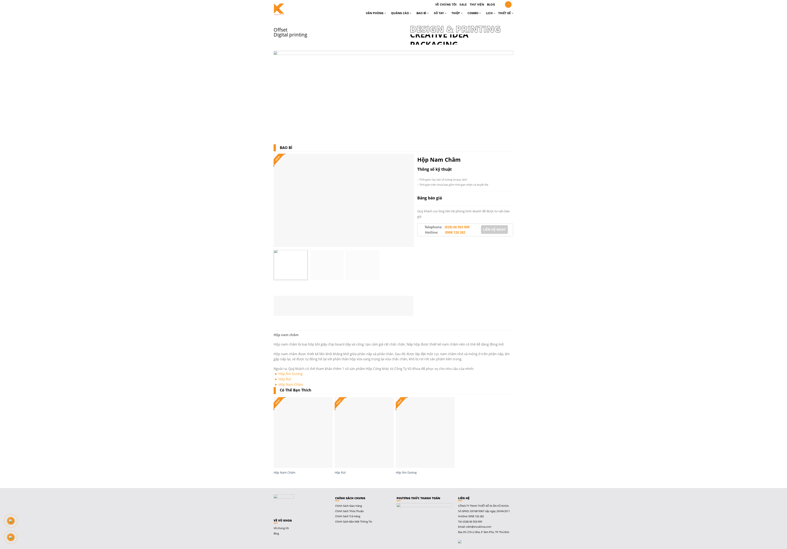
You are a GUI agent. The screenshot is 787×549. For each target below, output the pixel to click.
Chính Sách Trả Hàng (347, 516)
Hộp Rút (285, 379)
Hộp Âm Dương (291, 374)
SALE (463, 4)
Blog (491, 4)
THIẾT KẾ (505, 13)
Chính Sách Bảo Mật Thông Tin (353, 521)
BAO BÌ (421, 13)
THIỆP (456, 13)
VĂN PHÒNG (375, 13)
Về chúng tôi (446, 4)
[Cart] (500, 4)
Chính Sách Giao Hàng (348, 506)
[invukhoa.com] (291, 9)
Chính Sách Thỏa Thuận (349, 511)
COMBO (473, 13)
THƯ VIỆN (477, 4)
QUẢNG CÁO (400, 13)
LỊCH (490, 13)
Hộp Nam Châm (291, 384)
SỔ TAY (439, 13)
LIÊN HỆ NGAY (494, 229)
